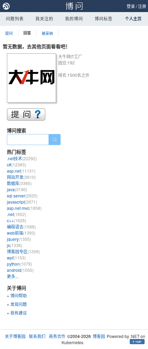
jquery (19, 239)
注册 (142, 6)
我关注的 (44, 18)
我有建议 (18, 313)
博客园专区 (23, 251)
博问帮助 (18, 295)
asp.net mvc (24, 208)
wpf (16, 257)
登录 (131, 6)
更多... (12, 276)
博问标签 (104, 18)
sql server (22, 195)
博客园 (99, 336)
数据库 (19, 183)
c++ (16, 220)
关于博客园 (15, 336)
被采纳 (47, 33)
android (20, 270)
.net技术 (22, 158)
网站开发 (21, 177)
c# (16, 164)
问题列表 (15, 18)
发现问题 (18, 304)
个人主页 (133, 19)
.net (16, 214)
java (17, 189)
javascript (22, 202)
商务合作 (57, 336)
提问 (9, 33)
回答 (27, 32)
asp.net (21, 171)
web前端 (21, 233)
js (14, 245)
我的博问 (74, 18)
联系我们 (37, 336)
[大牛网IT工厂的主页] (32, 79)
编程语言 (21, 226)
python (19, 264)
